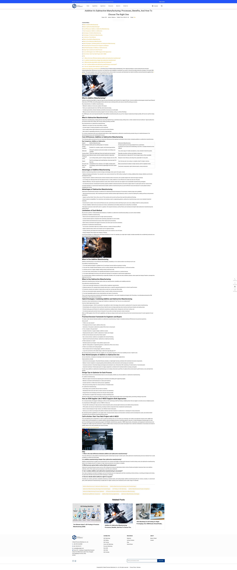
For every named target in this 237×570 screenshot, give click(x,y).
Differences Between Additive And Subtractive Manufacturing (120, 491)
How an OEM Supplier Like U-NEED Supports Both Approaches (97, 51)
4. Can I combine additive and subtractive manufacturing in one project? (100, 64)
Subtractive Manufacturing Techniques (130, 494)
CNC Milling (106, 540)
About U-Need (153, 538)
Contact (152, 540)
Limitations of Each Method (89, 37)
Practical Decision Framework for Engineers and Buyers (96, 45)
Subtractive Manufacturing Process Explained (93, 491)
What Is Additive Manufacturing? (90, 24)
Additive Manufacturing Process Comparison (139, 488)
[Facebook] (73, 561)
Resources (110, 6)
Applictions (102, 6)
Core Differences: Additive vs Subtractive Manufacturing (96, 28)
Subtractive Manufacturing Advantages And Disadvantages (96, 488)
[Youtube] (75, 561)
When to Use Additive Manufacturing (91, 39)
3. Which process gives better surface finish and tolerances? (97, 62)
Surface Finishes (130, 540)
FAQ (84, 56)
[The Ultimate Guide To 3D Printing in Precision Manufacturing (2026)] (86, 513)
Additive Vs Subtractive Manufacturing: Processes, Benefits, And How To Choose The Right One (118, 526)
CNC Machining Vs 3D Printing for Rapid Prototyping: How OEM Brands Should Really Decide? (149, 523)
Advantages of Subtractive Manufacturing (92, 35)
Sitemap (138, 567)
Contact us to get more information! (90, 427)
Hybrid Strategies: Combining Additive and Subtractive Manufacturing (99, 43)
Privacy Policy (133, 567)
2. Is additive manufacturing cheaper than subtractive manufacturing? (99, 60)
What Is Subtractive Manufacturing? (91, 26)
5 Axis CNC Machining (108, 544)
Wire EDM (106, 548)
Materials (129, 538)
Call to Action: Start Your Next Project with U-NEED (94, 54)
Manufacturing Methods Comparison (91, 494)
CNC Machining (107, 538)
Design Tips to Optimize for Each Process (92, 49)
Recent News (130, 544)
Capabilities (94, 6)
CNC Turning (106, 542)
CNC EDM (106, 550)
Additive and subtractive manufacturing (91, 68)
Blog (128, 542)
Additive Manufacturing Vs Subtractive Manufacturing (95, 486)
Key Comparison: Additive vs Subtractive (92, 30)
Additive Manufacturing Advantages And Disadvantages (123, 486)
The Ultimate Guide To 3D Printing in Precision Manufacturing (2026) (86, 525)
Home (88, 6)
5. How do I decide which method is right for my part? (95, 66)
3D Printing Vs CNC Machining (119, 488)
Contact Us (125, 6)
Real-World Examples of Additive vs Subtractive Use (95, 47)
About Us (118, 6)
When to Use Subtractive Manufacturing (92, 41)
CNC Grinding (106, 552)
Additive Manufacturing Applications (110, 494)
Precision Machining (108, 546)
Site (134, 17)
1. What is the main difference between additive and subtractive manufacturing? (102, 58)
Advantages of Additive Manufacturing (92, 33)
